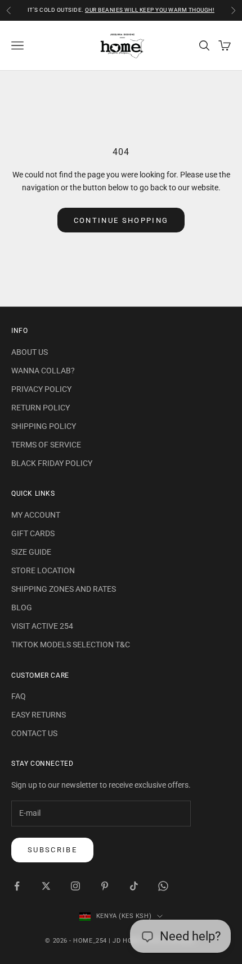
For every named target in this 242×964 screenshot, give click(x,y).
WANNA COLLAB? (43, 370)
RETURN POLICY (40, 407)
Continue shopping (121, 220)
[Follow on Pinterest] (104, 886)
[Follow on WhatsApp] (163, 886)
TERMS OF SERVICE (46, 444)
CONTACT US (34, 733)
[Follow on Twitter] (46, 886)
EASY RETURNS (38, 714)
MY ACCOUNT (35, 514)
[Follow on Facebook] (17, 886)
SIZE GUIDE (31, 551)
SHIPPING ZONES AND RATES (63, 588)
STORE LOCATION (43, 570)
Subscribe (52, 850)
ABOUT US (29, 352)
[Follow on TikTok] (134, 886)
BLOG (21, 607)
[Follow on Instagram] (75, 886)
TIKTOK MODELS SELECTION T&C (70, 644)
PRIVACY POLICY (41, 389)
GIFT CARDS (33, 533)
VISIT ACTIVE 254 (42, 626)
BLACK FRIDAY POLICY (51, 463)
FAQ (18, 696)
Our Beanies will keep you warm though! (149, 10)
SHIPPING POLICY (43, 426)
